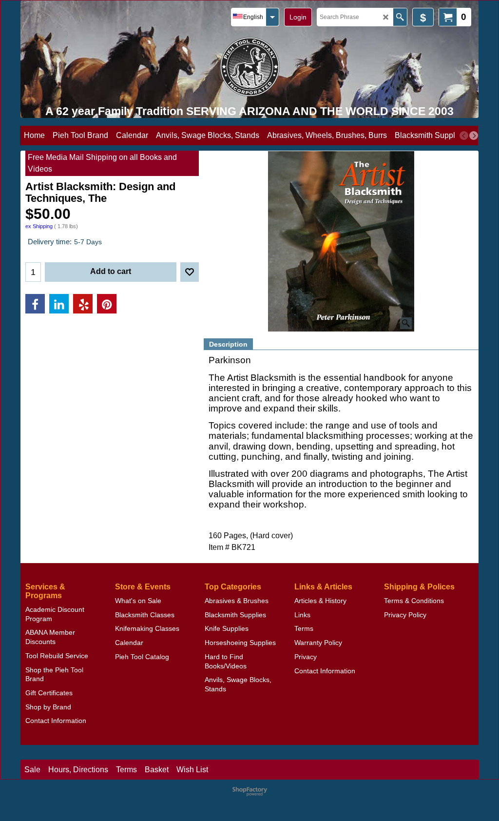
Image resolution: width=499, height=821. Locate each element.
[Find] (400, 17)
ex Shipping (39, 226)
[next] (473, 135)
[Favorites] (189, 272)
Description (228, 344)
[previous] (464, 135)
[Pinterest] (106, 303)
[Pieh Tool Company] (249, 66)
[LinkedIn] (59, 303)
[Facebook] (35, 303)
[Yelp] (83, 303)
